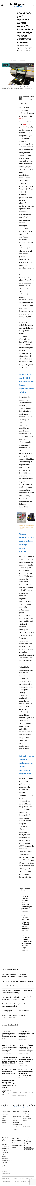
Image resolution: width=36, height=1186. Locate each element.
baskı (21, 119)
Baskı (18, 45)
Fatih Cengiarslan (28, 1114)
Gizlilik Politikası (16, 1140)
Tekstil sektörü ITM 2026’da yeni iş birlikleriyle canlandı (9, 1071)
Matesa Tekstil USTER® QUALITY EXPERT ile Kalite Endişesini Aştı (17, 992)
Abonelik (15, 1120)
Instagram (29, 1139)
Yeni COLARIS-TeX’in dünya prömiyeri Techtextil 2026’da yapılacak (27, 922)
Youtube (28, 1147)
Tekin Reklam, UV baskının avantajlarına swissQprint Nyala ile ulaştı (27, 941)
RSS (27, 1143)
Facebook (29, 1138)
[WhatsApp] (19, 55)
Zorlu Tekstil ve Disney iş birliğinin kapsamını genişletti (15, 1005)
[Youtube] (24, 1147)
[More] (32, 55)
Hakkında (15, 1143)
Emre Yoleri (26, 1126)
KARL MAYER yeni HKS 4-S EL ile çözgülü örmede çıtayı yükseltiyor (9, 1048)
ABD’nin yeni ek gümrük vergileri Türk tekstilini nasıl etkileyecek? (26, 1034)
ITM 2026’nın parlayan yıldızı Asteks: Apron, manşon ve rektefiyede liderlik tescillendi (10, 1060)
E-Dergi (15, 1129)
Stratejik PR (16, 1127)
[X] (11, 55)
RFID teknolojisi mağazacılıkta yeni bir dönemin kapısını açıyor (26, 1060)
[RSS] (24, 1144)
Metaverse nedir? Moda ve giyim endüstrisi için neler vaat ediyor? (14, 976)
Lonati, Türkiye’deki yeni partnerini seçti (17, 986)
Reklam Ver (16, 1122)
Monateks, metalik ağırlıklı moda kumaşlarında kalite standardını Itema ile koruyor (9, 1083)
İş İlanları (15, 1114)
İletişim (14, 1147)
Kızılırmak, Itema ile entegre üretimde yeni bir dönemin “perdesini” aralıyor (26, 1072)
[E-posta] (23, 55)
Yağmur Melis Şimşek (27, 1119)
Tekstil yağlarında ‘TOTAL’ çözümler (15, 1011)
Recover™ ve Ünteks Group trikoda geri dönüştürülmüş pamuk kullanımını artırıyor (26, 1048)
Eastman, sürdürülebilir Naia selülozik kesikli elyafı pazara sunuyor (16, 998)
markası (26, 124)
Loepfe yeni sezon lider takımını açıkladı (17, 981)
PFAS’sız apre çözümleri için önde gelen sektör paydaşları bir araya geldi (9, 1034)
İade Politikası (16, 1138)
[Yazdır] (28, 55)
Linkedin (28, 1141)
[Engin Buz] (20, 98)
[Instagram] (24, 1140)
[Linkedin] (15, 55)
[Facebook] (6, 55)
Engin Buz (32, 98)
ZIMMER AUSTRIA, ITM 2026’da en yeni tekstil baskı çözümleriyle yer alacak (27, 902)
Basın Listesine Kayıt (17, 1117)
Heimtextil (5, 1137)
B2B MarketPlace (17, 1124)
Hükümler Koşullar (17, 1145)
